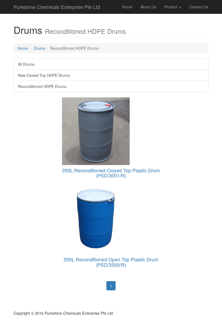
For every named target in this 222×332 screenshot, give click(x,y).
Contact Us (199, 6)
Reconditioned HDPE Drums (42, 86)
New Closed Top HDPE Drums (44, 75)
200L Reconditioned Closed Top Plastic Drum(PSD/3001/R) (111, 173)
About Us (148, 6)
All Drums (26, 64)
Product (171, 6)
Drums (39, 48)
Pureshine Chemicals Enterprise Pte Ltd (57, 6)
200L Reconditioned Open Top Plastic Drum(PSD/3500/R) (111, 262)
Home (127, 6)
